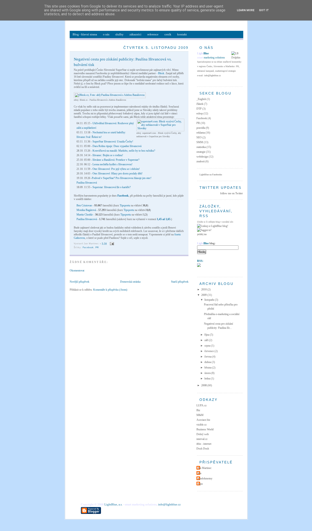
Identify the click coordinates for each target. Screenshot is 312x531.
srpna (207, 345)
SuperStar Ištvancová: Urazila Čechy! (113, 141)
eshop (199, 113)
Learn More (245, 10)
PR (97, 247)
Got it (264, 10)
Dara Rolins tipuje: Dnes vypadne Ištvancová (117, 146)
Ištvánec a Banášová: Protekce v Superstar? (116, 159)
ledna (207, 378)
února (207, 373)
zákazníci (135, 34)
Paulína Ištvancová (87, 182)
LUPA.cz (201, 405)
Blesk (161, 73)
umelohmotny (205, 478)
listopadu (209, 299)
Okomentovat (77, 270)
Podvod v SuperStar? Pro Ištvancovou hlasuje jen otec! (121, 178)
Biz (198, 410)
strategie (200, 151)
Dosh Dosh (202, 448)
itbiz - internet (203, 443)
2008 (204, 385)
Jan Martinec (205, 468)
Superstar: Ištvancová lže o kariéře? (112, 187)
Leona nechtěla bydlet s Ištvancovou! (112, 164)
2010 (204, 289)
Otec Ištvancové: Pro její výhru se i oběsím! (116, 169)
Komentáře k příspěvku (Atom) (110, 289)
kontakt (182, 34)
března (208, 367)
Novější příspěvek (79, 281)
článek (199, 103)
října (207, 334)
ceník (167, 34)
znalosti (200, 161)
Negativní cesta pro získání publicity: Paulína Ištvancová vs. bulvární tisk (123, 62)
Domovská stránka (130, 281)
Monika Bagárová (86, 210)
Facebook (123, 195)
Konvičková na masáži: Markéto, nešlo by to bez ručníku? (124, 150)
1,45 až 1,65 (163, 219)
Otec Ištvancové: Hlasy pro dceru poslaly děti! (118, 173)
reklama (200, 132)
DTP (199, 108)
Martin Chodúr (85, 214)
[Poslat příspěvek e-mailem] (111, 243)
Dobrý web (202, 434)
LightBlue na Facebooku (210, 174)
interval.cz (201, 439)
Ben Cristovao (84, 205)
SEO (199, 137)
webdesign (202, 156)
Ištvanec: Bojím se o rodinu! (107, 155)
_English (201, 99)
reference (153, 34)
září (206, 340)
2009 (204, 295)
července (209, 351)
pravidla (200, 127)
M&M (200, 415)
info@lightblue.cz (212, 75)
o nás (106, 34)
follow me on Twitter (231, 193)
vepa (200, 483)
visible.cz (201, 424)
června (208, 356)
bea (199, 473)
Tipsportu (125, 205)
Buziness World (205, 429)
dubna (208, 362)
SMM (199, 142)
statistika (201, 147)
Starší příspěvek (179, 281)
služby (119, 34)
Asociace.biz (203, 419)
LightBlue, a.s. (113, 504)
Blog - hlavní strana (85, 34)
